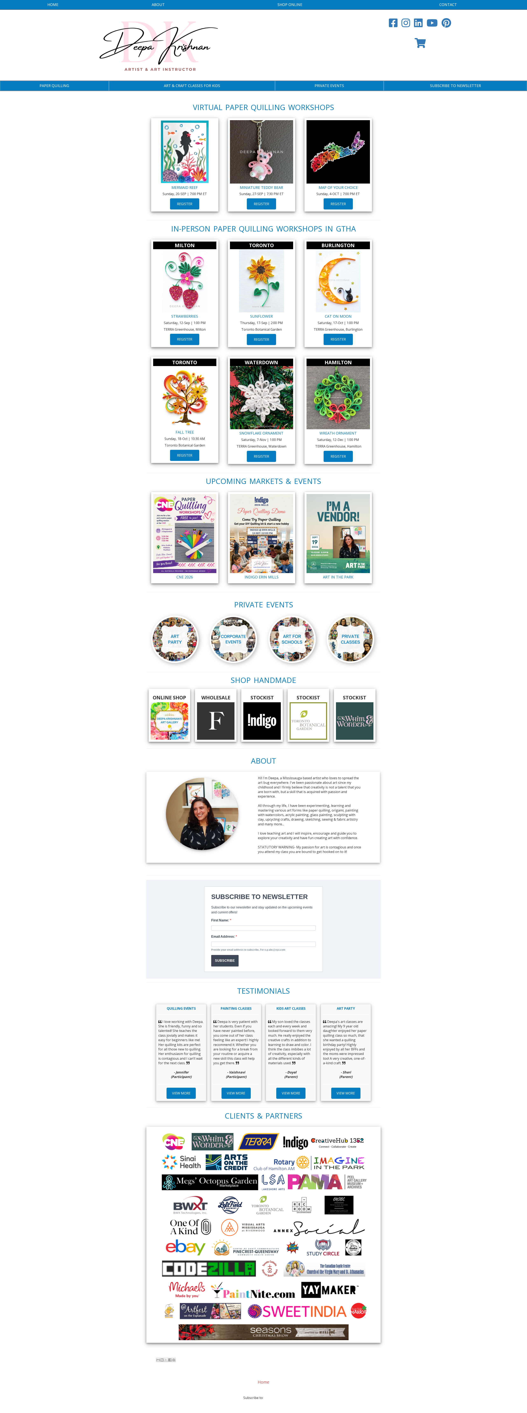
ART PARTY (346, 1008)
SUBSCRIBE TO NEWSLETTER (455, 85)
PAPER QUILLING (54, 85)
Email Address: (223, 936)
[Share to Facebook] (170, 1360)
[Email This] (158, 1360)
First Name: (220, 920)
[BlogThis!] (162, 1360)
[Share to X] (166, 1360)
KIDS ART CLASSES (290, 1008)
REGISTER (184, 204)
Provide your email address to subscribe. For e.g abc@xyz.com (248, 949)
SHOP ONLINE (289, 4)
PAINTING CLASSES (236, 1008)
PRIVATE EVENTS (329, 85)
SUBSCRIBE (225, 960)
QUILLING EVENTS (181, 1008)
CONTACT (448, 4)
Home (52, 4)
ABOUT (158, 4)
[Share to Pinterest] (174, 1360)
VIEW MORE (181, 1093)
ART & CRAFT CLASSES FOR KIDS (192, 85)
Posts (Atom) (274, 1398)
